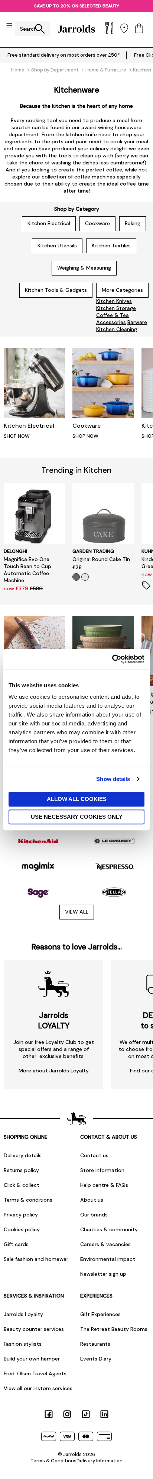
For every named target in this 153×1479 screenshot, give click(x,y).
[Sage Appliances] (38, 892)
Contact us (94, 1155)
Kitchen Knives (114, 301)
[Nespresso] (114, 866)
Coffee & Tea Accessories (112, 318)
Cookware (97, 223)
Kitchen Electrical (48, 223)
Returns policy (21, 1170)
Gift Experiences (100, 1314)
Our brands (94, 1214)
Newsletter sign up (103, 1274)
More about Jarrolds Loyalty (54, 1070)
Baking (132, 223)
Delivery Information (99, 1461)
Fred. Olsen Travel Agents (35, 1373)
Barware (137, 322)
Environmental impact (107, 1259)
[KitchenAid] (38, 841)
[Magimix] (38, 866)
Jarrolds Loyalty (23, 1314)
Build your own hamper (32, 1358)
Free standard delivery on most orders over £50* (63, 55)
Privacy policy (21, 1214)
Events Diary (95, 1358)
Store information (102, 1170)
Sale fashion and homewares (38, 1259)
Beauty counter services (34, 1329)
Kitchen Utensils (57, 245)
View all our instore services (38, 1388)
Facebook (48, 1414)
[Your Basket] (139, 29)
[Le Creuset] (114, 841)
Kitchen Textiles (111, 245)
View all (76, 911)
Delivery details (23, 1155)
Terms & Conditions (53, 1461)
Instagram (67, 1414)
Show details (113, 779)
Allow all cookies (77, 799)
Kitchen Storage (116, 308)
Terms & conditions (28, 1199)
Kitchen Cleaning (116, 329)
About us (91, 1199)
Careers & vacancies (105, 1244)
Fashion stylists (23, 1344)
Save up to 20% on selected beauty (76, 6)
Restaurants (95, 1344)
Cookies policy (22, 1229)
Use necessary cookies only (77, 817)
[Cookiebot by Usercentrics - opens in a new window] (111, 659)
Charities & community (109, 1229)
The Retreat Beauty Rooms (113, 1329)
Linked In (104, 1414)
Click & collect (21, 1185)
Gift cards (16, 1244)
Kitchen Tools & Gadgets (56, 290)
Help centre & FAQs (104, 1185)
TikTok (85, 1414)
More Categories (122, 290)
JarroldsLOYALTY (53, 1020)
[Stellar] (114, 892)
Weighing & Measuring (84, 267)
